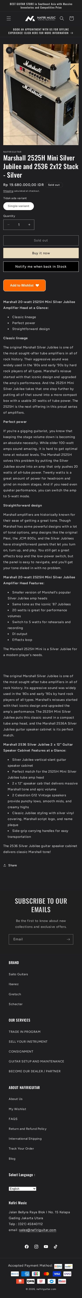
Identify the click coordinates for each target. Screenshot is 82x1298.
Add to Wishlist (21, 285)
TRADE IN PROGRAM (25, 1032)
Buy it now (41, 253)
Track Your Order (21, 1148)
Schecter (16, 1004)
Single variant (21, 207)
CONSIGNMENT (21, 1051)
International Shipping (25, 1139)
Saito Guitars (18, 974)
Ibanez (14, 984)
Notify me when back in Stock (41, 267)
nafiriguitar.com (46, 1289)
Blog (12, 1159)
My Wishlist (17, 1109)
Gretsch (15, 994)
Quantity (9, 216)
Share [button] (12, 865)
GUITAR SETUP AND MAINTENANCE (36, 1061)
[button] (9, 18)
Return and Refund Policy (28, 1129)
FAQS (13, 1119)
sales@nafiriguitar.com (37, 1230)
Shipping (8, 190)
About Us (16, 1099)
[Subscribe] (68, 939)
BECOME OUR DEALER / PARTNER (35, 1071)
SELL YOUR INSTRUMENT (28, 1042)
